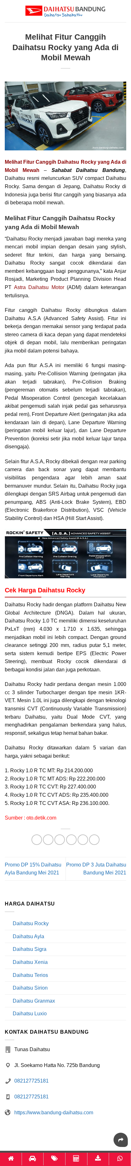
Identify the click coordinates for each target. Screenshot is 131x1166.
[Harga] (54, 1159)
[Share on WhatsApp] (36, 839)
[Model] (33, 1159)
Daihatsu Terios (30, 975)
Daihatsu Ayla (28, 936)
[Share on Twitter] (59, 839)
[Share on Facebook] (48, 839)
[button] (122, 11)
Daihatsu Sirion (30, 988)
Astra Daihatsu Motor (39, 287)
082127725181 (31, 1081)
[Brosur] (98, 1159)
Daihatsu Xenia (30, 962)
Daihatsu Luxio (30, 1013)
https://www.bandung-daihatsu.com (53, 1112)
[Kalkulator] (76, 1159)
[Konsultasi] (120, 1159)
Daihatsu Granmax (34, 1001)
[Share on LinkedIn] (94, 839)
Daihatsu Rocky (31, 923)
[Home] (11, 1159)
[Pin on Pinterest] (83, 839)
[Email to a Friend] (71, 839)
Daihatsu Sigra (29, 949)
